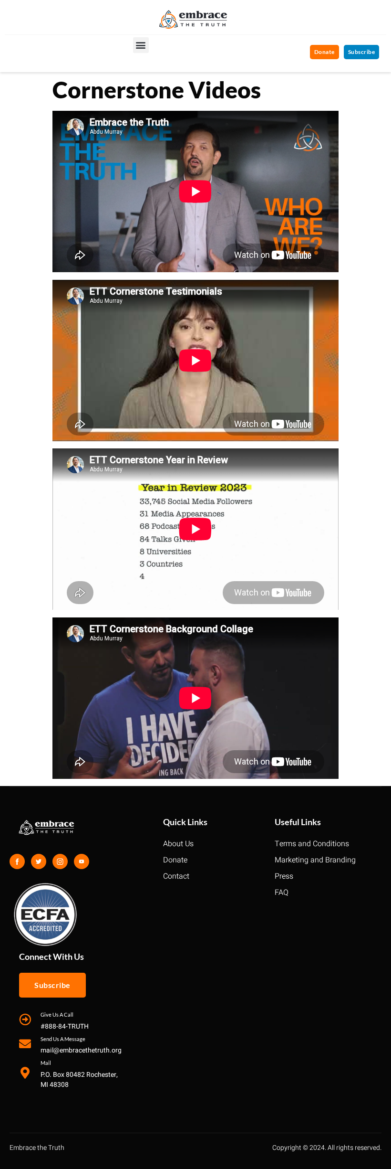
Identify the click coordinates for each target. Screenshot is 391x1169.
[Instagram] (60, 861)
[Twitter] (38, 861)
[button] (141, 45)
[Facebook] (17, 861)
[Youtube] (81, 861)
